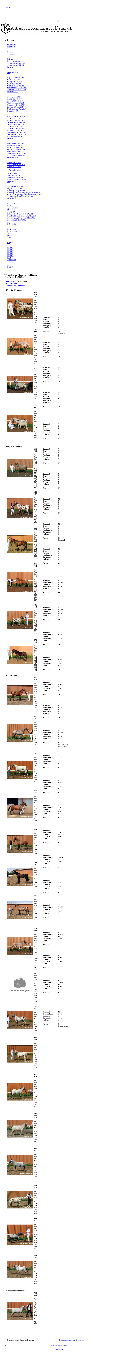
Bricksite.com (59, 1349)
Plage (13, 281)
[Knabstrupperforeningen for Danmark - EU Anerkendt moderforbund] (36, 33)
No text (3, 3)
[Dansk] (2, 11)
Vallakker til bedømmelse (15, 285)
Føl (7, 281)
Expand (8, 49)
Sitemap (8, 7)
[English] (5, 11)
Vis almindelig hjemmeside (59, 1345)
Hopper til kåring (12, 283)
